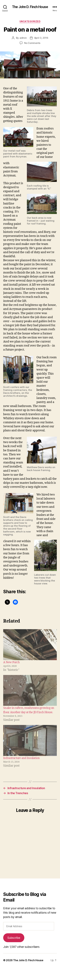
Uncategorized (30, 21)
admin (23, 37)
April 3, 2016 (41, 37)
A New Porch (11, 662)
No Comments (32, 43)
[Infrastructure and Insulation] (30, 740)
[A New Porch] (30, 644)
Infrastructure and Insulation (21, 758)
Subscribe (13, 937)
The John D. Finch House (30, 7)
